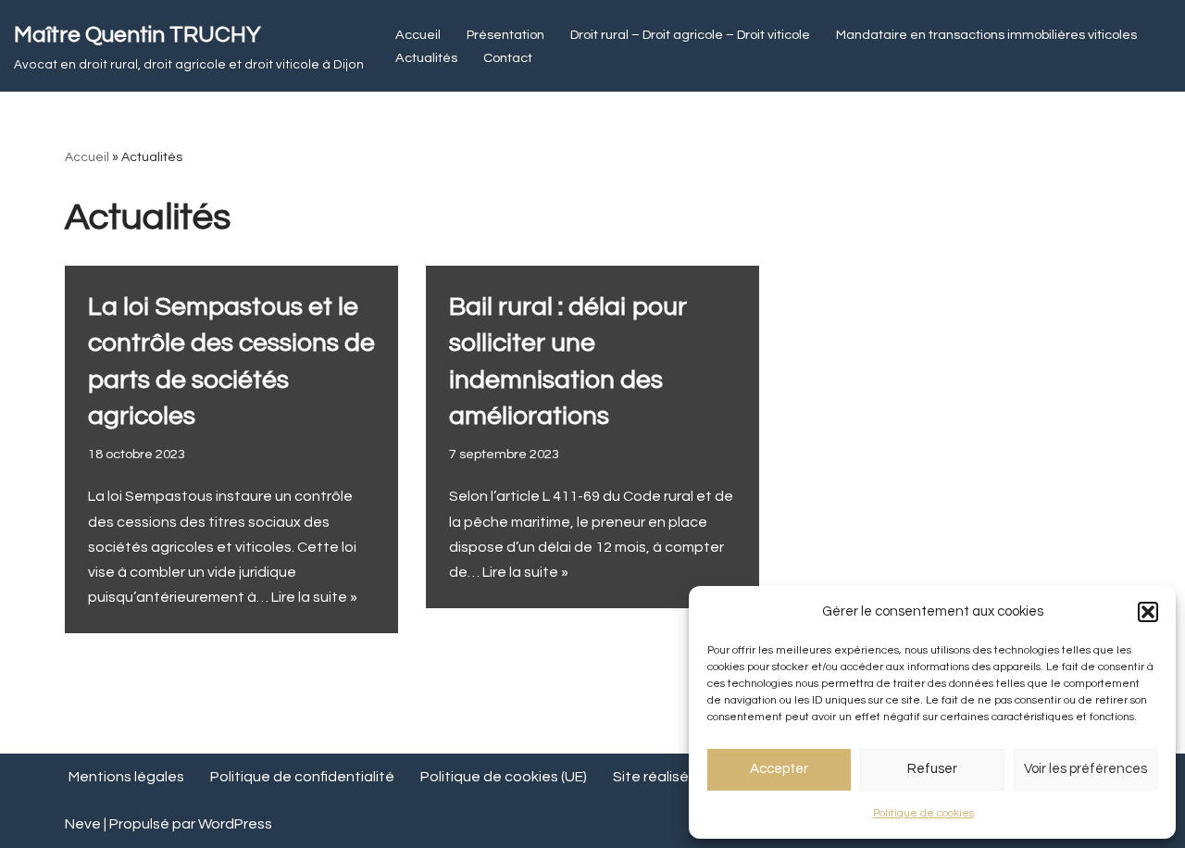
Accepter (779, 769)
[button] (1148, 612)
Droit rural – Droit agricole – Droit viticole (690, 35)
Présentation (505, 35)
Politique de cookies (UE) (503, 776)
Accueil (418, 35)
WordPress (235, 824)
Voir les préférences (1085, 769)
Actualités (426, 58)
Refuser (932, 769)
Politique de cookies (923, 813)
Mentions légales (126, 776)
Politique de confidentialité (302, 776)
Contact (507, 58)
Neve (83, 824)
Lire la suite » (314, 597)
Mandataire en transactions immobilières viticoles (986, 35)
